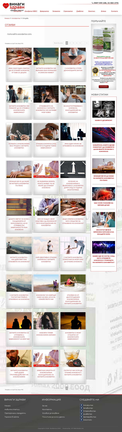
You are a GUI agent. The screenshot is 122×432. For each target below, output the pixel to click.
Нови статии (99, 94)
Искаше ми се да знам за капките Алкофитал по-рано (19, 183)
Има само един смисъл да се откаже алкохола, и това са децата (19, 70)
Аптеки (103, 11)
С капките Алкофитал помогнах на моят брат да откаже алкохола (73, 260)
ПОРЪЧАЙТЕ (103, 86)
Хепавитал (56, 11)
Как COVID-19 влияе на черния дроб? (103, 204)
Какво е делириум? (103, 120)
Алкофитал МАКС (31, 11)
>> (87, 43)
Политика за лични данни (53, 417)
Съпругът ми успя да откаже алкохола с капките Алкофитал (73, 373)
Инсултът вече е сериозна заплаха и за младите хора (103, 232)
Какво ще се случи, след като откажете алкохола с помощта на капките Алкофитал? (104, 259)
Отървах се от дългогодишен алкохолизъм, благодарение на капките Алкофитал (73, 299)
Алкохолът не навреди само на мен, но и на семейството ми (46, 297)
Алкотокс (91, 11)
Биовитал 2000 (55, 428)
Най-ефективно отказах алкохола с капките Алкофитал (46, 260)
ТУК (106, 82)
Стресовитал (68, 11)
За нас (44, 406)
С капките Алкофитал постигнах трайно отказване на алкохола (19, 297)
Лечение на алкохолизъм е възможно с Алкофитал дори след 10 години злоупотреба (73, 186)
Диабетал (79, 11)
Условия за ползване (50, 413)
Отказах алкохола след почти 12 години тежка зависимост (46, 146)
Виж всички (58, 43)
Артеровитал (44, 11)
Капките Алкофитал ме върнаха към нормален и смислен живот (46, 70)
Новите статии (12, 409)
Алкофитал (17, 11)
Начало (7, 18)
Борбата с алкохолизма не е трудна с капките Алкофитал (19, 146)
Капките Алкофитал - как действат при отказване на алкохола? (19, 260)
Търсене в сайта (12, 417)
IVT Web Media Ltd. (77, 428)
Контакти (114, 11)
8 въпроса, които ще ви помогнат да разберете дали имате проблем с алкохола (103, 148)
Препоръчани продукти (15, 413)
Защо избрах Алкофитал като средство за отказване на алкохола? (73, 221)
